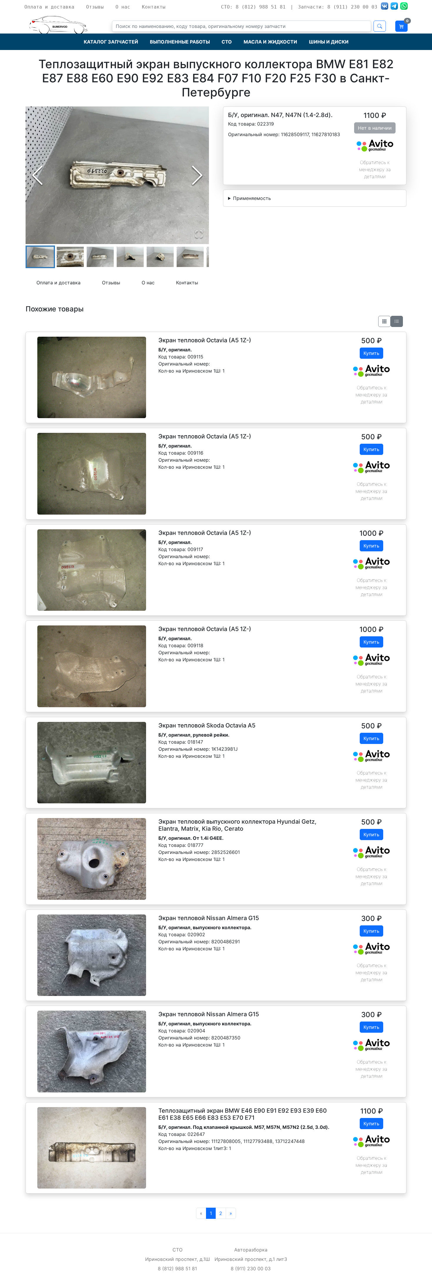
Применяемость (252, 198)
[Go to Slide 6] (190, 257)
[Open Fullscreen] (199, 234)
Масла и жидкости (270, 42)
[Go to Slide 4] (130, 257)
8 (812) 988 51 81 (177, 1268)
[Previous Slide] (37, 175)
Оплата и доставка (49, 7)
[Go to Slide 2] (70, 257)
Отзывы (95, 7)
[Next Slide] (197, 175)
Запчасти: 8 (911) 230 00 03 (337, 7)
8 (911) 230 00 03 (251, 1268)
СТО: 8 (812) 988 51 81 (253, 7)
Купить (371, 353)
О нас (122, 7)
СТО (227, 42)
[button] (117, 175)
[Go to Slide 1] (40, 257)
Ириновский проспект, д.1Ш (177, 1259)
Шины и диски (329, 42)
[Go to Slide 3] (100, 257)
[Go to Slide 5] (160, 257)
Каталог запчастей (111, 42)
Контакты (153, 7)
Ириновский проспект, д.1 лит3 (251, 1259)
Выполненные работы (180, 42)
